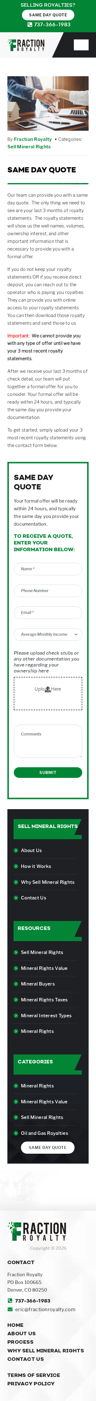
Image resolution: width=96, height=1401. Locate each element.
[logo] (25, 41)
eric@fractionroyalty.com (45, 1309)
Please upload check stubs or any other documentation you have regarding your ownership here (47, 662)
